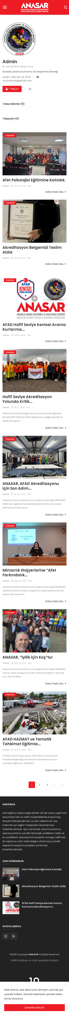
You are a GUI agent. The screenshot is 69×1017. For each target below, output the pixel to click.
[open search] (65, 7)
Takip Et (14, 89)
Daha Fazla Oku (54, 192)
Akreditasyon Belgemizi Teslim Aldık (32, 250)
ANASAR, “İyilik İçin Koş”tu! (28, 657)
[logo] (34, 7)
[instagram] (6, 936)
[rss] (13, 936)
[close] (65, 985)
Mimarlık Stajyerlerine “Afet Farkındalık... (29, 572)
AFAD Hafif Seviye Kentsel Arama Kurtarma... (34, 327)
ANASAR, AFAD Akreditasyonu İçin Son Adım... (31, 486)
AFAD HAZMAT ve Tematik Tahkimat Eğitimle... (27, 741)
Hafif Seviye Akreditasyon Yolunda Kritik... (27, 399)
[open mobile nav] (5, 7)
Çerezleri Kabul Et (34, 1007)
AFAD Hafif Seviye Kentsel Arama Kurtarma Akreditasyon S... (42, 904)
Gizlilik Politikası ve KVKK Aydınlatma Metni (35, 960)
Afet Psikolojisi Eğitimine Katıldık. (34, 180)
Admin (6, 185)
